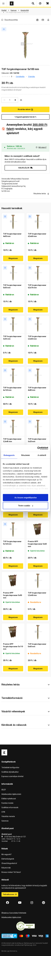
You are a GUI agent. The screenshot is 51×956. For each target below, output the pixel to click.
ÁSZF (3, 790)
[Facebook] (7, 903)
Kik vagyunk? (6, 854)
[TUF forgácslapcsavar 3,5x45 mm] (13, 427)
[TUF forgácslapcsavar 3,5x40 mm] (38, 580)
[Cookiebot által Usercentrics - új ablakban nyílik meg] (37, 448)
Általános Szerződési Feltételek (13, 913)
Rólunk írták (6, 868)
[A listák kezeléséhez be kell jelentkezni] (39, 20)
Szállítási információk (9, 807)
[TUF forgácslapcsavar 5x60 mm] (38, 632)
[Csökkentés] (4, 100)
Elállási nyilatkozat (8, 799)
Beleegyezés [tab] (9, 455)
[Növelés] (15, 100)
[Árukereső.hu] (25, 926)
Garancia (4, 821)
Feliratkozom (8, 894)
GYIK (3, 812)
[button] (3, 3)
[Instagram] (31, 903)
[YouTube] (19, 903)
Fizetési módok (7, 803)
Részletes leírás (40, 194)
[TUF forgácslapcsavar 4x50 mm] (13, 222)
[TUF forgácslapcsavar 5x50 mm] (13, 273)
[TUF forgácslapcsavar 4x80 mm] (38, 375)
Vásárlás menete (8, 816)
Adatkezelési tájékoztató (11, 794)
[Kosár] (47, 3)
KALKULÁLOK (23, 168)
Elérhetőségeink (7, 859)
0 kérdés (31, 77)
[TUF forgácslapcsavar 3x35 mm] (13, 324)
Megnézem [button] (13, 258)
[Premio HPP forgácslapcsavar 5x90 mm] (13, 580)
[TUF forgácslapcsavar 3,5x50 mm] (38, 324)
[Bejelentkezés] (40, 3)
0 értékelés (20, 77)
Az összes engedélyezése (25, 497)
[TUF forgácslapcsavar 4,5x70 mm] (38, 273)
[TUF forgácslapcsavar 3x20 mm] (38, 427)
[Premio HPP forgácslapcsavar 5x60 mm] (38, 529)
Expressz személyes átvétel (12, 776)
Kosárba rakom (24, 109)
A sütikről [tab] (42, 455)
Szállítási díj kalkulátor (10, 772)
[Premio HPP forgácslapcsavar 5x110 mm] (13, 632)
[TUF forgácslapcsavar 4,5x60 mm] (38, 222)
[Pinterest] (43, 903)
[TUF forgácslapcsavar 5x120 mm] (13, 529)
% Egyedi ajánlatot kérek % (25, 117)
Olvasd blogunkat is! (9, 863)
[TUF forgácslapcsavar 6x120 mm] (13, 375)
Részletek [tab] (25, 455)
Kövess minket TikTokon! (11, 872)
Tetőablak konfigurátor (10, 767)
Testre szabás (24, 506)
